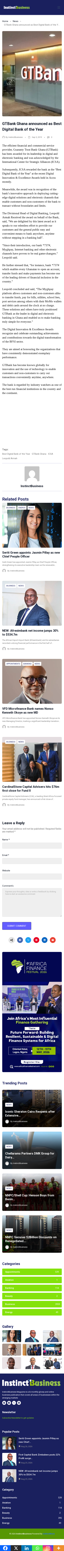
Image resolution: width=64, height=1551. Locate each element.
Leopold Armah (9, 458)
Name (6, 839)
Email (5, 855)
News (15, 21)
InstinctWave (49, 1534)
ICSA (50, 454)
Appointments (13, 664)
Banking (27, 664)
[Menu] (58, 7)
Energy (21, 508)
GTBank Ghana (39, 454)
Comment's (8, 885)
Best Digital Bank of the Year (16, 454)
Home (5, 21)
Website (6, 870)
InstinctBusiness (15, 137)
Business (10, 508)
